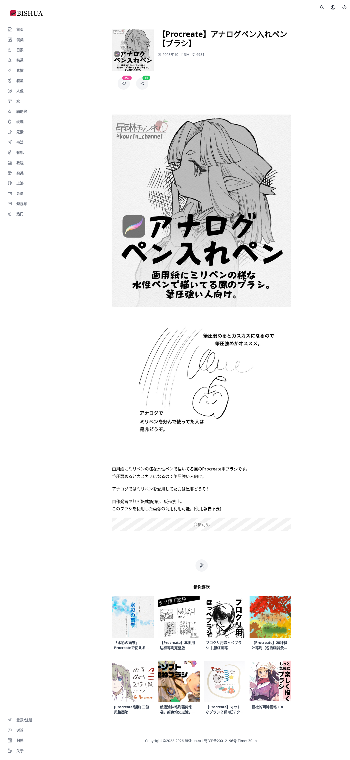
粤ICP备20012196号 (220, 740)
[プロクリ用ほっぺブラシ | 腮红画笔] (224, 617)
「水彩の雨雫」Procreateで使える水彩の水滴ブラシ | (131, 645)
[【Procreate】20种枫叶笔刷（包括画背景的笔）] (270, 617)
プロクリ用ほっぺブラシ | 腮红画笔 (224, 645)
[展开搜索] (321, 7)
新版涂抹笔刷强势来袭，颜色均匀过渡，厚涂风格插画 (178, 709)
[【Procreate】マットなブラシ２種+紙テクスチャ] (224, 681)
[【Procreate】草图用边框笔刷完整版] (179, 617)
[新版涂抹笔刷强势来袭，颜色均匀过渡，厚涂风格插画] (179, 681)
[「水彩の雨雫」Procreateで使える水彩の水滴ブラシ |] (133, 617)
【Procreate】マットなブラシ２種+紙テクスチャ (223, 709)
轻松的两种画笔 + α (267, 706)
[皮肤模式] (333, 8)
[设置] (344, 8)
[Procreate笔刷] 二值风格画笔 (131, 709)
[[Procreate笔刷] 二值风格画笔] (133, 681)
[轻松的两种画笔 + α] (270, 681)
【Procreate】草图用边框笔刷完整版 (177, 645)
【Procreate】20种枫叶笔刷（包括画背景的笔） (269, 645)
